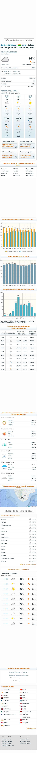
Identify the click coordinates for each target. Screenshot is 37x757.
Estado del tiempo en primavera (18, 675)
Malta (24, 709)
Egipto (6, 698)
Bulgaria (7, 689)
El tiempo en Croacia (25, 743)
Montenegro (27, 711)
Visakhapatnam (6, 525)
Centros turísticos (8, 45)
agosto (17, 175)
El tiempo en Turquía (7, 739)
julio (16, 173)
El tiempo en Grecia (25, 741)
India (24, 45)
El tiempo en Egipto (6, 737)
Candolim (4, 543)
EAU (24, 695)
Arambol (3, 519)
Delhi (2, 534)
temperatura (8, 145)
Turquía (25, 722)
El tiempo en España (7, 743)
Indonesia (25, 703)
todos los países (31, 728)
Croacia (25, 692)
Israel (6, 706)
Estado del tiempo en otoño (18, 681)
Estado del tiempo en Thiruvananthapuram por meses (19, 164)
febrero (5, 171)
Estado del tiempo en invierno (18, 672)
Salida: (6, 71)
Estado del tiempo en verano (18, 678)
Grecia (24, 700)
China (24, 689)
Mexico (6, 711)
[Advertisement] (18, 19)
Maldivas (7, 709)
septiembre (4, 93)
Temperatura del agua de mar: (10, 68)
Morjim (3, 552)
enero (4, 168)
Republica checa (9, 714)
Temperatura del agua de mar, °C (18, 256)
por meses (25, 156)
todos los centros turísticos (28, 564)
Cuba (6, 695)
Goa (2, 528)
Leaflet (29, 506)
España (24, 698)
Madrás (3, 561)
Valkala (3, 522)
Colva (3, 549)
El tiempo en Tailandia (25, 737)
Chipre (6, 692)
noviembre (30, 173)
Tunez (6, 722)
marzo (4, 173)
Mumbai (3, 555)
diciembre (29, 175)
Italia (24, 706)
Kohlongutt (4, 540)
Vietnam (7, 725)
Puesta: (15, 71)
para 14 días (7, 156)
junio (16, 171)
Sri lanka (7, 720)
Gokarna (4, 531)
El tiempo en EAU (24, 739)
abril (4, 175)
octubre (29, 171)
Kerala (3, 546)
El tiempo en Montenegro (8, 745)
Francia (6, 700)
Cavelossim (4, 537)
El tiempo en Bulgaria (7, 741)
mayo (16, 168)
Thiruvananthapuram (7, 558)
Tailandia (25, 720)
